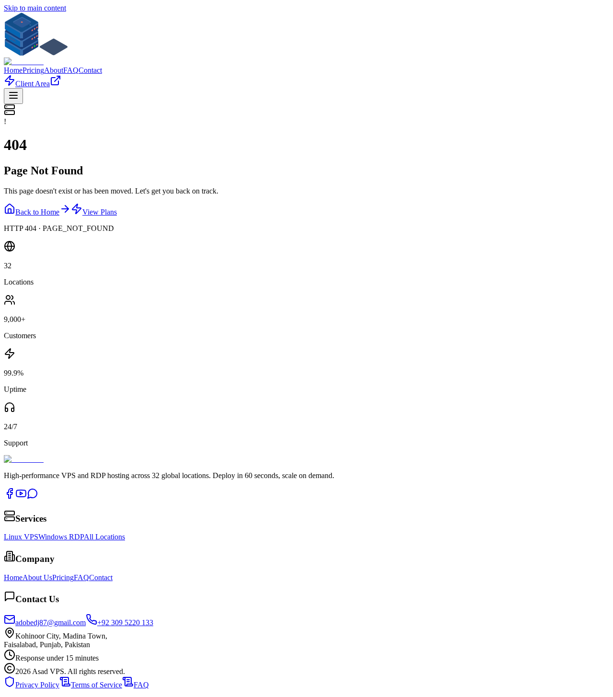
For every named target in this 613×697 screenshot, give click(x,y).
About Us (37, 577)
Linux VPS (21, 537)
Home (13, 70)
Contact (90, 70)
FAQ (71, 70)
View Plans (99, 212)
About (53, 70)
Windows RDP (61, 537)
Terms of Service (96, 685)
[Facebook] (9, 496)
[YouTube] (21, 496)
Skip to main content (35, 8)
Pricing (33, 70)
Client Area (32, 84)
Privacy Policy (37, 685)
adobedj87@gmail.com (50, 622)
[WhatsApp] (32, 496)
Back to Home (37, 212)
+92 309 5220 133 (125, 622)
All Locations (104, 537)
